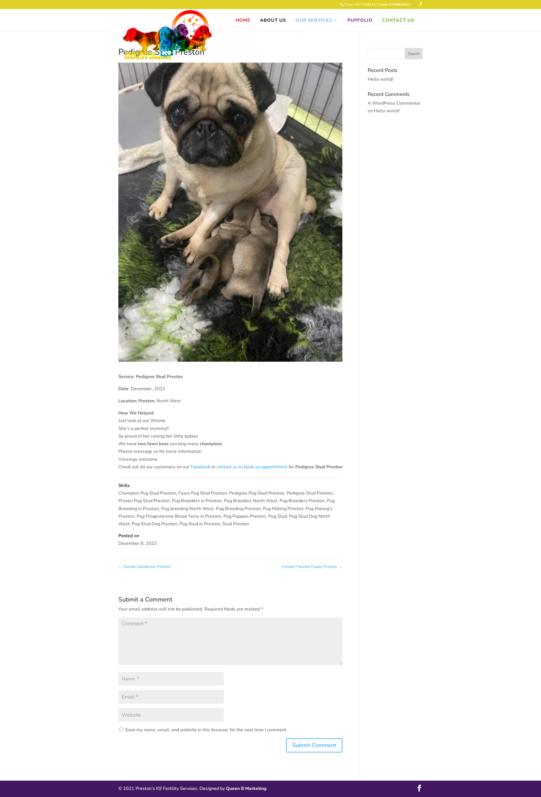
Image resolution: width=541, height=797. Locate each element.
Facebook (200, 467)
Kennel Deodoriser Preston (144, 566)
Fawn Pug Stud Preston (202, 493)
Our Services (314, 20)
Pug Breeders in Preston (197, 501)
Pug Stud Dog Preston (154, 524)
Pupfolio (360, 20)
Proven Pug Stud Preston (144, 501)
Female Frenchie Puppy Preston (311, 566)
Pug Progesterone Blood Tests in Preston (179, 516)
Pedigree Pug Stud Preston (256, 493)
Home (243, 20)
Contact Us (398, 20)
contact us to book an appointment (253, 467)
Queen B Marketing (246, 788)
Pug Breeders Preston (302, 501)
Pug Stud (277, 516)
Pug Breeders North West (250, 501)
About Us (273, 20)
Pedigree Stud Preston (310, 493)
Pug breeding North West (187, 509)
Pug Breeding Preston (238, 509)
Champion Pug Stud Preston (147, 493)
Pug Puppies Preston (244, 516)
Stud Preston (235, 524)
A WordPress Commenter (394, 103)
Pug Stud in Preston (199, 524)
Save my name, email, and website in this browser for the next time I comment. (206, 730)
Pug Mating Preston (283, 509)
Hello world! (380, 79)
